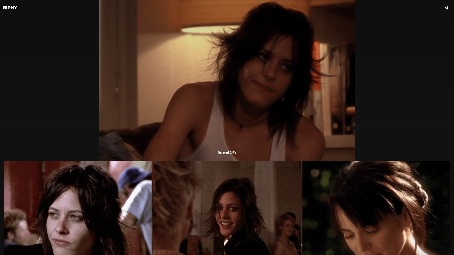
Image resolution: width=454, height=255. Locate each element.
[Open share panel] (446, 7)
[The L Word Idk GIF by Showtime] (227, 127)
